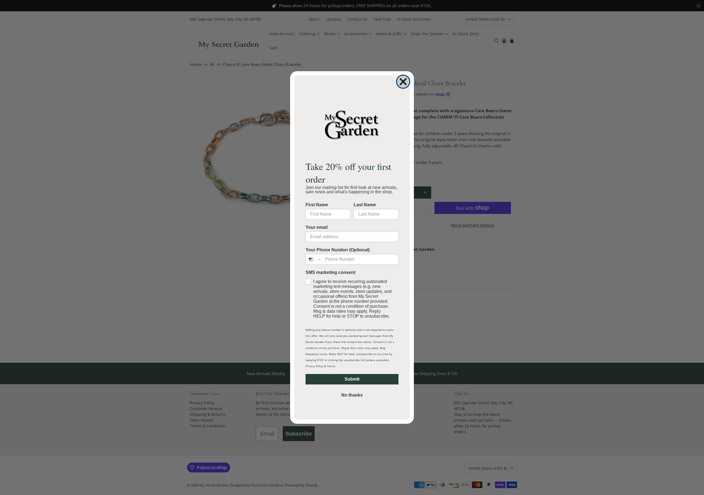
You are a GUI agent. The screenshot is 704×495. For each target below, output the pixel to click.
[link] (352, 125)
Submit (352, 379)
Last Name (365, 204)
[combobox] (314, 259)
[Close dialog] (403, 82)
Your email (317, 227)
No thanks (352, 395)
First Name (317, 204)
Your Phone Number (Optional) (338, 250)
